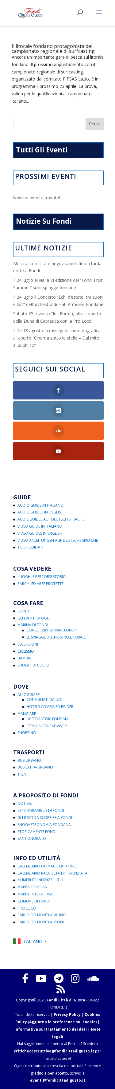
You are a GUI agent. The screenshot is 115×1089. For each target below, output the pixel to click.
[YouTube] (41, 978)
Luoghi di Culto (33, 665)
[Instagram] (75, 978)
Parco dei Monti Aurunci (41, 915)
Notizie (24, 803)
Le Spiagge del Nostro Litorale (56, 637)
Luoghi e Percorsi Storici (41, 576)
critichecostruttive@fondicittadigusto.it (54, 1051)
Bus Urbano (29, 760)
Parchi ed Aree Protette (40, 583)
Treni (22, 774)
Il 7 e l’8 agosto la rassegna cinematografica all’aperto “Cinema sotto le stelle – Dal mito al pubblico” (57, 338)
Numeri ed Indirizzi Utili (40, 880)
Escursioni (27, 644)
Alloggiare (28, 694)
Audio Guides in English (40, 512)
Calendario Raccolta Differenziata (52, 873)
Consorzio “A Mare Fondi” (51, 630)
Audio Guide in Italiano (40, 505)
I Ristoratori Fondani (47, 718)
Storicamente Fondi (36, 831)
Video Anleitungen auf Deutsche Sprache (57, 540)
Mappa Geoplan (32, 887)
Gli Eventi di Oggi (34, 618)
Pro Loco (26, 908)
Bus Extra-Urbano (35, 767)
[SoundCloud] (93, 978)
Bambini (25, 658)
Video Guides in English (39, 533)
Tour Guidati (30, 547)
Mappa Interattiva (35, 894)
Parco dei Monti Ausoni (40, 922)
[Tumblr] (58, 978)
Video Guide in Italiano (39, 526)
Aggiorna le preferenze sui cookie (62, 1021)
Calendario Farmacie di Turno (47, 866)
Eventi (23, 611)
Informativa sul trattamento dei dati (50, 1029)
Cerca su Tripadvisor (46, 726)
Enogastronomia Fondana (44, 824)
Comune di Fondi (33, 901)
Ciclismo (25, 651)
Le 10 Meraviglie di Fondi (40, 810)
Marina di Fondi (32, 624)
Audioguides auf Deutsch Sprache (50, 519)
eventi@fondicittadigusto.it (57, 1080)
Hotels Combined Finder (49, 706)
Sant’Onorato (31, 838)
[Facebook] (25, 978)
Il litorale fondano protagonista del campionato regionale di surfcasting (53, 48)
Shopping (26, 732)
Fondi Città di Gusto (66, 1000)
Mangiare (26, 713)
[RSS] (60, 989)
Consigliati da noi (44, 699)
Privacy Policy (67, 1014)
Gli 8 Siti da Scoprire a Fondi (44, 817)
